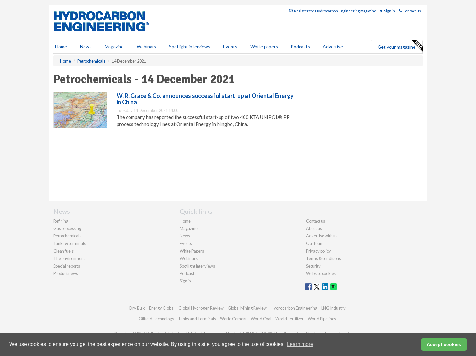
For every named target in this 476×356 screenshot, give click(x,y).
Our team (314, 243)
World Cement (233, 318)
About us (314, 228)
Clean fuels (63, 251)
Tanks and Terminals (197, 318)
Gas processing (67, 228)
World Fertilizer (289, 318)
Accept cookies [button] (444, 344)
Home (61, 46)
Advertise (333, 46)
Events (230, 46)
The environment (69, 258)
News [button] (86, 46)
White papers (264, 46)
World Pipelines (322, 318)
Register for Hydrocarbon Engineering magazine (334, 11)
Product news (65, 273)
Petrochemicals (67, 235)
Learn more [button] (300, 344)
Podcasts (300, 46)
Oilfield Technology (156, 318)
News (185, 235)
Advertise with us (321, 235)
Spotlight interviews (189, 46)
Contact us (411, 11)
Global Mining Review (247, 308)
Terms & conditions (323, 258)
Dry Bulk (137, 308)
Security (313, 266)
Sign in (389, 11)
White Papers (192, 251)
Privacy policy (318, 251)
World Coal (261, 318)
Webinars (146, 46)
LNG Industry (333, 308)
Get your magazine (396, 47)
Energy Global (162, 308)
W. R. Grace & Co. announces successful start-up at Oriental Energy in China (205, 99)
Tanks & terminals (69, 243)
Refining (60, 221)
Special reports (66, 266)
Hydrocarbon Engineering (294, 308)
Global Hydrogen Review (201, 308)
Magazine (114, 46)
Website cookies (321, 273)
